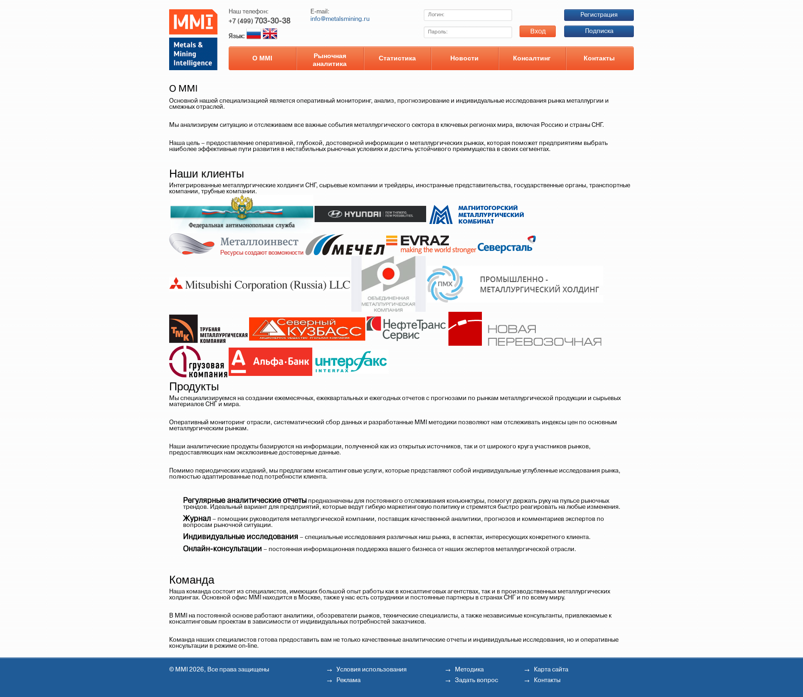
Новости (464, 58)
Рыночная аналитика (330, 59)
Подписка (599, 31)
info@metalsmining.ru (339, 19)
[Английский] (270, 36)
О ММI (262, 58)
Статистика (397, 58)
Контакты (599, 58)
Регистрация (599, 15)
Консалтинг (532, 58)
